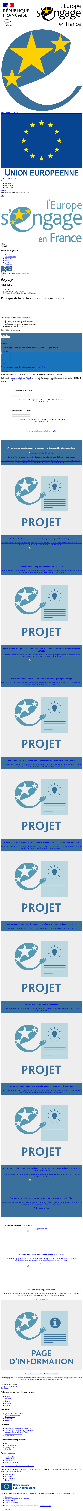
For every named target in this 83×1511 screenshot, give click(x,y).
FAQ (6, 1443)
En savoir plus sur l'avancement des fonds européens (41, 431)
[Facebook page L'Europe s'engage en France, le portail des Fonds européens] (4, 281)
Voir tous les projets (41, 1208)
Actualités (8, 262)
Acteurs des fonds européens (10, 1386)
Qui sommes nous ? (11, 1445)
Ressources (8, 264)
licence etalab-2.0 (45, 1506)
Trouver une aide (10, 257)
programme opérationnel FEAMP (20, 378)
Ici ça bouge (6, 267)
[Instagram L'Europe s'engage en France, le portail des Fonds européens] (12, 281)
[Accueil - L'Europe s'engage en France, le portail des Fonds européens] (41, 28)
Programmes (9, 258)
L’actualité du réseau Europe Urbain (16, 1432)
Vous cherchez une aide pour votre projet (18, 1428)
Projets (7, 260)
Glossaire (8, 1449)
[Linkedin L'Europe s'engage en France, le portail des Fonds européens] (2, 281)
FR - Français (9, 183)
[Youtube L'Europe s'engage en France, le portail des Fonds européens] (9, 281)
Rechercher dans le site (8, 192)
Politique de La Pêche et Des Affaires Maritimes (20, 293)
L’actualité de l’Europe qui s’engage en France (20, 1430)
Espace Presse (9, 1436)
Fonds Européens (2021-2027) (14, 291)
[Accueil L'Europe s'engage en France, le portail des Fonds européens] (41, 242)
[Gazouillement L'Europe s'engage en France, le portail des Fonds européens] (7, 281)
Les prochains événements (13, 1434)
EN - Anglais (9, 185)
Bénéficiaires (5, 1388)
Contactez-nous (10, 1447)
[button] (1, 180)
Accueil (7, 255)
